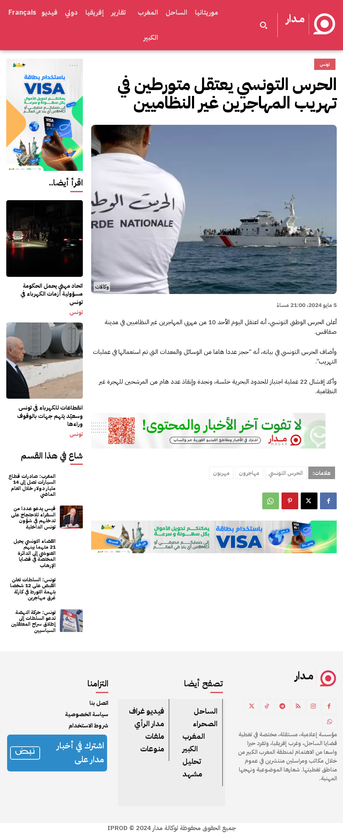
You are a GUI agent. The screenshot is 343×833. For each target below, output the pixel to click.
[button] (263, 25)
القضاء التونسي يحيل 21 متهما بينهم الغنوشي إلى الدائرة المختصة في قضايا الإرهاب (34, 553)
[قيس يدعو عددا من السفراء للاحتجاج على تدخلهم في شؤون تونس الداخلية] (71, 517)
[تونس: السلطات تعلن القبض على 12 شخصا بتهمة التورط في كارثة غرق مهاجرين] (71, 588)
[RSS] (298, 706)
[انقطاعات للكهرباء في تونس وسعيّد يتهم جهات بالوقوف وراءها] (44, 360)
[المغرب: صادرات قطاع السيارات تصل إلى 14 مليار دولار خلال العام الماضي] (71, 484)
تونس (76, 312)
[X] (309, 501)
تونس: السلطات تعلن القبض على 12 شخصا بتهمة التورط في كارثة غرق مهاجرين (33, 588)
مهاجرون (249, 473)
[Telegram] (282, 706)
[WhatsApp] (270, 501)
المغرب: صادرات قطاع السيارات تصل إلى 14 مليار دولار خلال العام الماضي (32, 485)
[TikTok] (267, 706)
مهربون (221, 473)
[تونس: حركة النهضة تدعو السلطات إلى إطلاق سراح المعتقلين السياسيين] (71, 620)
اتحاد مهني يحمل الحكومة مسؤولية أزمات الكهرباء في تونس (51, 294)
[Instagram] (313, 706)
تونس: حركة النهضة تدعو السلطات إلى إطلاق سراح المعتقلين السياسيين (33, 621)
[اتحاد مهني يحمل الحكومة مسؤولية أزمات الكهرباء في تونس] (44, 238)
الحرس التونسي (286, 473)
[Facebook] (328, 501)
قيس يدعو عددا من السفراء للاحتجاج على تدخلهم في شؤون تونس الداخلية (33, 517)
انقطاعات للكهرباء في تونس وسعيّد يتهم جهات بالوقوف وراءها (50, 415)
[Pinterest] (290, 501)
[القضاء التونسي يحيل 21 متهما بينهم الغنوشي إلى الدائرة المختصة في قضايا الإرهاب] (71, 549)
